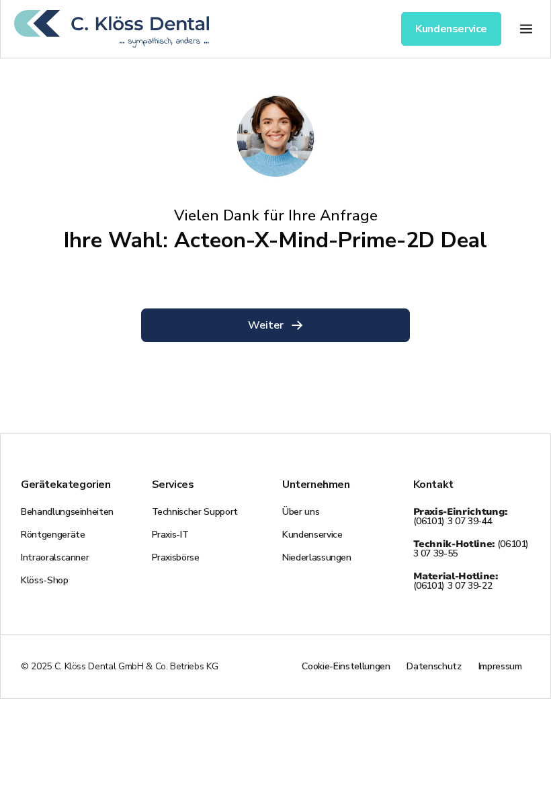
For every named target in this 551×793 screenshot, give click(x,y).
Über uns (300, 511)
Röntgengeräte (53, 534)
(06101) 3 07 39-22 (455, 581)
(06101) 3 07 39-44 (460, 516)
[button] (526, 28)
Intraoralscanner (55, 557)
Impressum (500, 666)
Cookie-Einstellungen (346, 666)
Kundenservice (312, 534)
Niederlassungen (316, 557)
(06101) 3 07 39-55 (471, 549)
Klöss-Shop (45, 580)
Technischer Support (195, 511)
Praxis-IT (170, 534)
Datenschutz (434, 666)
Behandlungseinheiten (67, 511)
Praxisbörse (176, 557)
